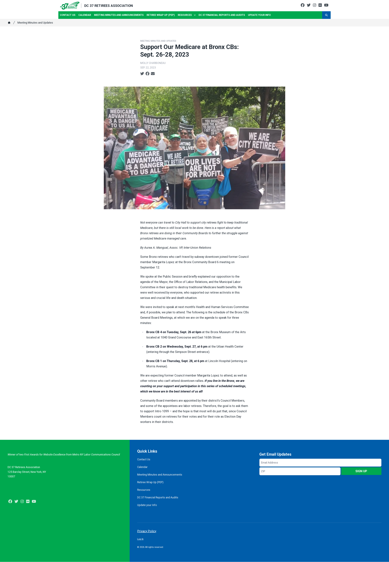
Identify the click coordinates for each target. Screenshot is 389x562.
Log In (140, 539)
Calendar (84, 15)
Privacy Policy (146, 531)
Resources (185, 15)
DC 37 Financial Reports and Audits (222, 15)
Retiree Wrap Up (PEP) (161, 15)
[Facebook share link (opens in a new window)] (147, 73)
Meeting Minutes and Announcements (119, 15)
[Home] (9, 22)
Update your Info (259, 15)
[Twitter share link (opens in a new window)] (142, 73)
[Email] (153, 73)
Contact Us (67, 15)
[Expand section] (194, 15)
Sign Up (361, 471)
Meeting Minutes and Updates (35, 22)
